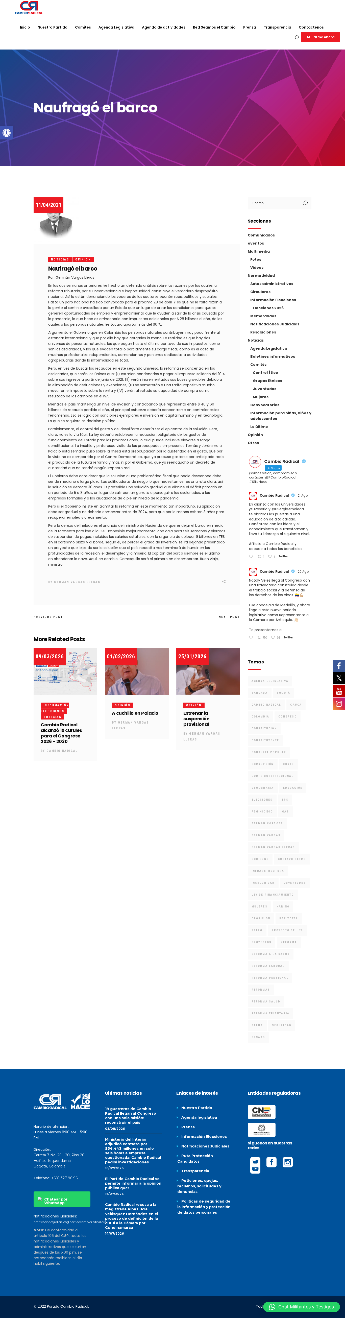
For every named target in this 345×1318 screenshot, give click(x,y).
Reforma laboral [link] (268, 966)
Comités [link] (258, 364)
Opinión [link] (83, 259)
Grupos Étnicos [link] (267, 380)
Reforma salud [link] (266, 1001)
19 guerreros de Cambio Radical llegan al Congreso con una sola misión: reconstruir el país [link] (130, 1116)
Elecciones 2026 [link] (268, 307)
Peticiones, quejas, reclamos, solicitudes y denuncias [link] (199, 1186)
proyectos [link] (262, 942)
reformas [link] (261, 989)
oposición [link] (261, 918)
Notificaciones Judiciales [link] (274, 324)
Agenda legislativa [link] (199, 1117)
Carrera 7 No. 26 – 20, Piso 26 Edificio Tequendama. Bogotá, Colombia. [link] (59, 1160)
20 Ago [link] (303, 571)
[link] (6, 132)
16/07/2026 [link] (114, 1168)
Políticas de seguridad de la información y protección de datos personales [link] (204, 1207)
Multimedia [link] (259, 251)
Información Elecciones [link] (273, 299)
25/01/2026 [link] (192, 656)
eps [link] (285, 799)
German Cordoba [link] (267, 823)
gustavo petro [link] (292, 859)
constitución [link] (264, 728)
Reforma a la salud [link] (271, 954)
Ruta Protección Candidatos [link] (195, 1159)
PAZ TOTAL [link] (288, 918)
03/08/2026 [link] (115, 1129)
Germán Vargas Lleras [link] (273, 847)
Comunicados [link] (261, 235)
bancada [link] (260, 692)
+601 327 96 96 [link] (64, 1178)
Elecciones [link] (262, 799)
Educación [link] (293, 787)
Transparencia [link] (195, 1171)
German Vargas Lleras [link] (77, 582)
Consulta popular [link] (269, 752)
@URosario (258, 509)
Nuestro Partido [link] (196, 1108)
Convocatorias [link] (264, 405)
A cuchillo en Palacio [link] (135, 713)
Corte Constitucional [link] (273, 776)
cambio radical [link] (266, 704)
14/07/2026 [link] (114, 1233)
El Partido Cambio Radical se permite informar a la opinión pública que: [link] (133, 1183)
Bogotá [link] (283, 692)
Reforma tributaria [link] (271, 1013)
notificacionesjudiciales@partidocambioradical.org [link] (70, 1222)
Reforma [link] (289, 942)
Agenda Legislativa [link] (268, 348)
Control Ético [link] (265, 372)
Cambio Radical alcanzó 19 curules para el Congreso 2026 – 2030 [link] (61, 733)
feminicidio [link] (262, 811)
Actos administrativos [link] (271, 283)
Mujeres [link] (260, 396)
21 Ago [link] (303, 495)
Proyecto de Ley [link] (287, 930)
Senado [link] (258, 1037)
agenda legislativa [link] (270, 681)
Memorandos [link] (263, 316)
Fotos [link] (255, 259)
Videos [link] (256, 267)
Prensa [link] (188, 1127)
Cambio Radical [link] (62, 751)
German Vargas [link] (266, 835)
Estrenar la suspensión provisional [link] (196, 718)
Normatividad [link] (261, 275)
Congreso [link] (287, 716)
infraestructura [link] (268, 871)
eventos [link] (256, 243)
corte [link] (288, 764)
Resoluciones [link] (263, 332)
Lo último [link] (259, 426)
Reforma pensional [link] (270, 977)
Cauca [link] (296, 704)
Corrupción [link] (263, 764)
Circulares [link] (260, 291)
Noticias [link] (60, 259)
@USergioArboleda (288, 509)
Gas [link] (285, 811)
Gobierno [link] (260, 859)
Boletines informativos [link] (272, 356)
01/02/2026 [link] (121, 656)
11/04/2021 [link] (48, 205)
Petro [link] (257, 930)
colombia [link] (260, 716)
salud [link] (257, 1025)
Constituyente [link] (265, 740)
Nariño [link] (283, 906)
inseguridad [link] (263, 882)
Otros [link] (253, 442)
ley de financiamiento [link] (273, 894)
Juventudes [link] (264, 388)
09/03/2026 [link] (50, 656)
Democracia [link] (263, 787)
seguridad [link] (282, 1025)
